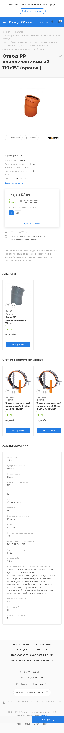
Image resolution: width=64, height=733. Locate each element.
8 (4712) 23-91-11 (32, 672)
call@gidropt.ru (34, 677)
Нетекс (44, 715)
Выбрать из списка (32, 11)
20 (17, 213)
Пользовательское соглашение (32, 655)
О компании (21, 644)
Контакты (40, 650)
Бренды (22, 650)
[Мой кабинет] (52, 22)
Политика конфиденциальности (32, 660)
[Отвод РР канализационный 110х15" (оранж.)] (32, 105)
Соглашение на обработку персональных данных (34, 702)
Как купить (43, 644)
